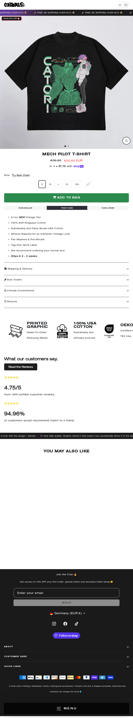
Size (17, 175)
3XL (88, 184)
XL (67, 184)
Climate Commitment (20, 290)
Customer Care (15, 656)
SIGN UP (66, 603)
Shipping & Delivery (19, 268)
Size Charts (14, 279)
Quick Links (12, 666)
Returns (11, 301)
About (8, 646)
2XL (77, 184)
